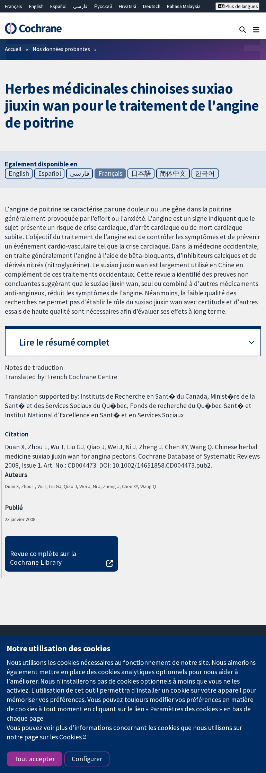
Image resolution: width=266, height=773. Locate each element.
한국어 (205, 173)
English (36, 6)
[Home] (33, 28)
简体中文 (173, 173)
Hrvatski (127, 6)
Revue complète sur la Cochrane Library (43, 557)
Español (58, 6)
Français (13, 6)
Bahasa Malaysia (184, 6)
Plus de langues (241, 6)
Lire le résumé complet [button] (64, 342)
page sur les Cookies (53, 737)
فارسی (80, 6)
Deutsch (151, 6)
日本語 (141, 173)
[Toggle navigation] (256, 29)
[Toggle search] (242, 29)
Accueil (13, 48)
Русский (103, 6)
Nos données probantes (61, 48)
